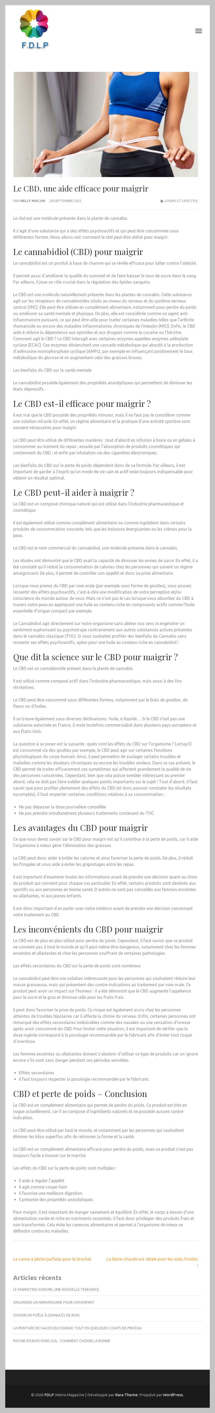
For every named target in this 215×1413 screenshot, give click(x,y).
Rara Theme (126, 1395)
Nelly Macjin (32, 200)
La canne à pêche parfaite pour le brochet (52, 1259)
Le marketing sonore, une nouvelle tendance (56, 1289)
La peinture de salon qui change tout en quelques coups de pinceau (77, 1328)
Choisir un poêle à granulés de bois (46, 1315)
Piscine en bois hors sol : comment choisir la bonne (61, 1341)
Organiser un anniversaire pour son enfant (54, 1302)
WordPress (173, 1395)
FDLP (49, 1395)
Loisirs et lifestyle (181, 200)
